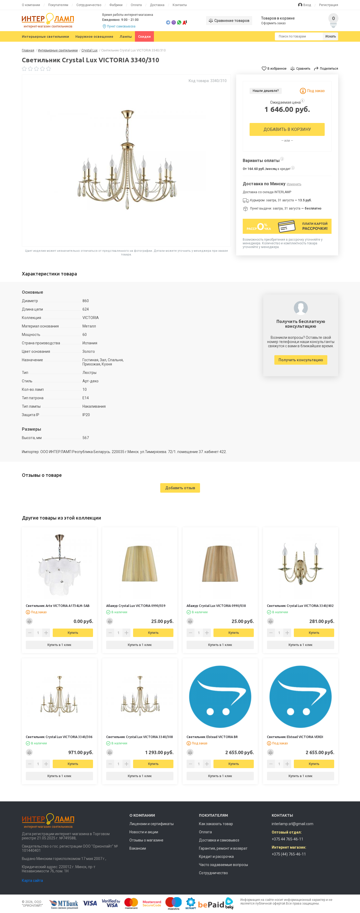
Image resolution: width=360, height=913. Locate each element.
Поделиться (329, 68)
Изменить (294, 184)
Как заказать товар (216, 824)
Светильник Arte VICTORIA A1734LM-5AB (58, 605)
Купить (73, 633)
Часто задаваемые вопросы (223, 865)
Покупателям (58, 5)
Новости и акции (143, 832)
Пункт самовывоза (121, 26)
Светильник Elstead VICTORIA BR (212, 737)
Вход (307, 5)
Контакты (180, 5)
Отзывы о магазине (146, 840)
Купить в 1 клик (59, 645)
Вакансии (137, 848)
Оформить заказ (273, 23)
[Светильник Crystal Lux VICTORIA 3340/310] (126, 160)
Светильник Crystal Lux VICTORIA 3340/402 (300, 605)
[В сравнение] (29, 621)
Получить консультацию (301, 360)
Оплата (136, 5)
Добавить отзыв (180, 488)
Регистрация (328, 5)
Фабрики (116, 5)
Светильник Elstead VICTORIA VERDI (295, 737)
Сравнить (303, 68)
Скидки (144, 36)
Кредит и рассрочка (216, 856)
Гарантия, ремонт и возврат (223, 848)
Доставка (157, 5)
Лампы (126, 36)
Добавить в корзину (287, 129)
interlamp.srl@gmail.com (292, 824)
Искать (330, 36)
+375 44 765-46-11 (287, 839)
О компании (31, 5)
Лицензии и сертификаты (151, 824)
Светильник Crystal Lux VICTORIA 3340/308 (139, 737)
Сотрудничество (88, 5)
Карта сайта (32, 880)
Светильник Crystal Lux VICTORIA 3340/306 (59, 737)
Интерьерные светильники (45, 36)
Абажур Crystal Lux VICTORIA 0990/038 (216, 605)
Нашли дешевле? (266, 91)
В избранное (276, 68)
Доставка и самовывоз (219, 840)
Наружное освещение (94, 36)
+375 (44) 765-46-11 (289, 854)
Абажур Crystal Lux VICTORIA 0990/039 (136, 605)
